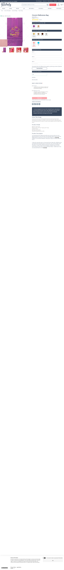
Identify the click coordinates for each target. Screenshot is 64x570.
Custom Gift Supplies (7, 10)
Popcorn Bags (21, 10)
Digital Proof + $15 (36, 90)
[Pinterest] (37, 104)
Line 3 (33, 61)
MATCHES (17, 8)
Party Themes (50, 1)
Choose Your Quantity (36, 71)
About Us (44, 1)
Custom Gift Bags (14, 10)
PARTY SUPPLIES (31, 8)
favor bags (45, 147)
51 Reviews (40, 19)
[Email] (39, 104)
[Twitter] (35, 104)
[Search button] (48, 5)
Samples (55, 1)
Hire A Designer (39, 1)
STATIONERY (49, 8)
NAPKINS (10, 8)
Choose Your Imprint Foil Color (38, 30)
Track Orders (60, 1)
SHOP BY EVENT (58, 8)
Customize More (39, 68)
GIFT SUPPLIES (41, 8)
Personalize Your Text (36, 49)
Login (58, 5)
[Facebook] (33, 104)
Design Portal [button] (52, 4)
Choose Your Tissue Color (37, 39)
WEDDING (3, 8)
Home (2, 10)
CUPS (24, 8)
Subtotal (34, 77)
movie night (57, 137)
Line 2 (33, 56)
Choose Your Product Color (38, 23)
